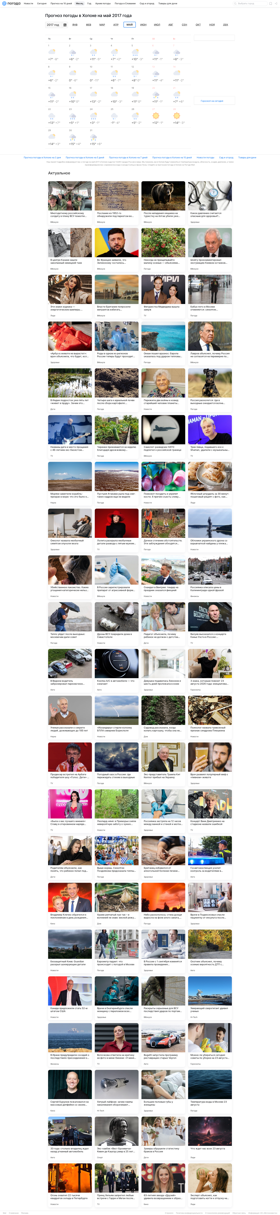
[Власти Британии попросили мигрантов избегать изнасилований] (117, 297)
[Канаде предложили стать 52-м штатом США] (70, 998)
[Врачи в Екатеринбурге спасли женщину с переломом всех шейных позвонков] (117, 998)
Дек (225, 24)
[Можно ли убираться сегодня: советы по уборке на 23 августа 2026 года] (210, 1045)
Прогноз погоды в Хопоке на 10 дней (172, 157)
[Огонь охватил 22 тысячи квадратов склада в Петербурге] (70, 1185)
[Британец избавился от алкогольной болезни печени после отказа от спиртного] (163, 858)
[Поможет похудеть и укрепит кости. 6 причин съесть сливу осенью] (163, 484)
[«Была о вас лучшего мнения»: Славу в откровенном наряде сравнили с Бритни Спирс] (70, 811)
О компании (14, 1213)
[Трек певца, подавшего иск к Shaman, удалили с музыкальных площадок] (210, 437)
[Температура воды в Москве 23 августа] (210, 1092)
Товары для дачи (247, 157)
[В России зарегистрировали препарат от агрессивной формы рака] (117, 577)
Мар (102, 24)
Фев (88, 24)
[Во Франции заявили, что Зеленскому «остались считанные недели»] (117, 250)
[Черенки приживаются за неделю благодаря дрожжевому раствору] (117, 437)
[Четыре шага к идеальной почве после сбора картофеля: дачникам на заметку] (117, 390)
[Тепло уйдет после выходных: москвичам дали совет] (70, 624)
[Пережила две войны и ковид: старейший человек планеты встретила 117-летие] (163, 390)
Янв (74, 24)
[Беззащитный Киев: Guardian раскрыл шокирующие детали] (70, 951)
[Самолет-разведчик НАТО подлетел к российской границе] (163, 437)
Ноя (212, 24)
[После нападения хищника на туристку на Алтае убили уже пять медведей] (163, 203)
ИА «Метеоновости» (268, 1213)
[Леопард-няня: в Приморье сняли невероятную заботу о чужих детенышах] (117, 811)
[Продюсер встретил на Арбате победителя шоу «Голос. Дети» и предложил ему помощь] (70, 764)
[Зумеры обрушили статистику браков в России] (163, 1138)
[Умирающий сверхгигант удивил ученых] (210, 998)
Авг (170, 24)
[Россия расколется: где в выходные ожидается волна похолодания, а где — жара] (210, 390)
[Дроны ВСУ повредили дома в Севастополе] (117, 624)
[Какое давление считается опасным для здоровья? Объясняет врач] (210, 203)
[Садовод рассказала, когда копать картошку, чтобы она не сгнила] (163, 718)
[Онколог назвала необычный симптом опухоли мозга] (70, 530)
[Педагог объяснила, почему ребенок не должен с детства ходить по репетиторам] (163, 624)
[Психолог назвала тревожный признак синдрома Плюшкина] (210, 718)
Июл (157, 24)
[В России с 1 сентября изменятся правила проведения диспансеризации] (163, 951)
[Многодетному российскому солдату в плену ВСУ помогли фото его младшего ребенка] (70, 203)
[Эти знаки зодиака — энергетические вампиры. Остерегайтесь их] (70, 297)
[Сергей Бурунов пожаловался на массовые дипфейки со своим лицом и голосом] (70, 1092)
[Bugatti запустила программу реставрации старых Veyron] (163, 1045)
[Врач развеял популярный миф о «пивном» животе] (210, 764)
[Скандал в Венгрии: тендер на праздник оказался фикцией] (163, 577)
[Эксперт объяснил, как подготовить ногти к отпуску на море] (210, 1185)
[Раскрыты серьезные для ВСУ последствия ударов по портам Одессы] (163, 998)
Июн (143, 24)
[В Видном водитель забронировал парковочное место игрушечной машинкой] (70, 671)
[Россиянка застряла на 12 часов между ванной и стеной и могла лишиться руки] (163, 811)
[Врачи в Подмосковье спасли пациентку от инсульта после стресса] (210, 905)
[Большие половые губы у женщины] (163, 1092)
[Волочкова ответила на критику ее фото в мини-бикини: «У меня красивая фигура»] (117, 1045)
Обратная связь (239, 1213)
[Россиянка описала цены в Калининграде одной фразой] (210, 577)
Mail (4, 1213)
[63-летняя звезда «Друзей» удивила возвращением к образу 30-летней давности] (163, 1185)
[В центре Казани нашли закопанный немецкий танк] (70, 250)
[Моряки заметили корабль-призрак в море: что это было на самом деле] (70, 484)
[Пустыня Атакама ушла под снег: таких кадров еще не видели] (117, 484)
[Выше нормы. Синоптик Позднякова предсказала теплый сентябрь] (117, 858)
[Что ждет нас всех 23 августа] (210, 1138)
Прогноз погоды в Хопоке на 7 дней (128, 157)
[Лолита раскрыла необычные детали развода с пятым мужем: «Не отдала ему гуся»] (117, 530)
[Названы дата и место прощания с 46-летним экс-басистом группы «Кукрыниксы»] (70, 437)
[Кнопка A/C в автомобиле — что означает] (117, 671)
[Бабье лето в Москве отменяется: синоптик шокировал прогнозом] (210, 297)
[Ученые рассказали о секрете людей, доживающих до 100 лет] (70, 718)
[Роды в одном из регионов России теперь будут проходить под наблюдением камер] (117, 343)
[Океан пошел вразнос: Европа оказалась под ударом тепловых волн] (163, 343)
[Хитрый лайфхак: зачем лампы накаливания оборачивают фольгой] (117, 1092)
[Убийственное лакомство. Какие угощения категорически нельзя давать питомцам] (70, 577)
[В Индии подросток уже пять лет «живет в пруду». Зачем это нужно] (70, 390)
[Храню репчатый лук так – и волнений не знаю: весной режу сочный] (117, 905)
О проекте (169, 1213)
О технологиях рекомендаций (217, 1213)
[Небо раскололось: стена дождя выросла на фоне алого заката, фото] (163, 905)
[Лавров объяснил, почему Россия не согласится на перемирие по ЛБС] (210, 343)
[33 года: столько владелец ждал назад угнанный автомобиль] (70, 1138)
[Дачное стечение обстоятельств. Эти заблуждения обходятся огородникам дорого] (163, 530)
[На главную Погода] (13, 3)
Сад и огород (226, 157)
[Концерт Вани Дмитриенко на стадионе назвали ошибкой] (210, 811)
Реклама (24, 1213)
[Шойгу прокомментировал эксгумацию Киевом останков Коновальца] (210, 250)
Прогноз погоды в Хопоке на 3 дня (42, 157)
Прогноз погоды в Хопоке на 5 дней (85, 157)
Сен (184, 24)
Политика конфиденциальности (189, 1213)
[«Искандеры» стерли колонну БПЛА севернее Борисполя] (117, 718)
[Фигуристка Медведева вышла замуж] (163, 297)
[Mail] (4, 3)
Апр (116, 24)
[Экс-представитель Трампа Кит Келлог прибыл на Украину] (163, 764)
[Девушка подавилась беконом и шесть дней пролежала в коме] (163, 671)
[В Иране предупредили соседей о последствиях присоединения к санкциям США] (70, 1045)
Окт (198, 24)
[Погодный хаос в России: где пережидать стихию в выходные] (117, 764)
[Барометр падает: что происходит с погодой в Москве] (117, 951)
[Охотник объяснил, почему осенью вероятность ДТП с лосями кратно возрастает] (210, 951)
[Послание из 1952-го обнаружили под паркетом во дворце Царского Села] (117, 203)
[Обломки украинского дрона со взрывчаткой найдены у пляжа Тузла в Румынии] (210, 530)
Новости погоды (205, 157)
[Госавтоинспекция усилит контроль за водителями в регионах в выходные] (210, 858)
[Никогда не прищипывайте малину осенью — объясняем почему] (163, 250)
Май (130, 24)
